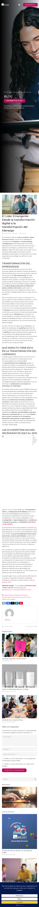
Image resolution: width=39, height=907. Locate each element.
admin (16, 233)
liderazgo (11, 595)
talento (28, 597)
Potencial (23, 597)
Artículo (23, 233)
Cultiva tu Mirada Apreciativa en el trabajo (15, 689)
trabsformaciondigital (8, 599)
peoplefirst (15, 597)
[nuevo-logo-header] (5, 4)
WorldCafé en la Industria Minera (12, 720)
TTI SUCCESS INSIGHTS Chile (21, 590)
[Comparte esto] (8, 603)
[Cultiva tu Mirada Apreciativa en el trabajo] (19, 676)
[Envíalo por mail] (4, 603)
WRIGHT (7, 590)
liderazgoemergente (21, 595)
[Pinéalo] (21, 603)
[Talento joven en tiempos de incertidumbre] (19, 878)
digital (6, 595)
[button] (19, 5)
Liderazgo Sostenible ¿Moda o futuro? (14, 659)
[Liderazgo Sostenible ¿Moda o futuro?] (19, 645)
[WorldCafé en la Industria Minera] (19, 706)
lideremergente (7, 597)
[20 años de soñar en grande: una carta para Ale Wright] (19, 835)
